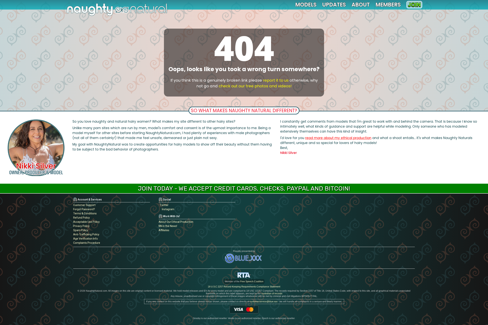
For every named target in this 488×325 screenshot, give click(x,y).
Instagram (167, 209)
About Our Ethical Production (176, 221)
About (361, 4)
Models (305, 4)
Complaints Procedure (86, 242)
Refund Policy (81, 217)
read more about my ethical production (338, 138)
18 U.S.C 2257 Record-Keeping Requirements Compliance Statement (244, 286)
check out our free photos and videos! (255, 86)
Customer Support (84, 205)
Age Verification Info (85, 238)
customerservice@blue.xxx (264, 301)
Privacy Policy (81, 226)
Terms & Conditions (85, 213)
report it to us (276, 80)
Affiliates (164, 230)
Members (388, 4)
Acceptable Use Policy (86, 221)
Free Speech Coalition (251, 281)
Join (414, 4)
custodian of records (271, 293)
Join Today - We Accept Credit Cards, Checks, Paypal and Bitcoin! (244, 188)
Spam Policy (80, 230)
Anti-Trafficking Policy (86, 234)
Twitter (164, 205)
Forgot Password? (84, 209)
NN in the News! (168, 226)
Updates (334, 4)
